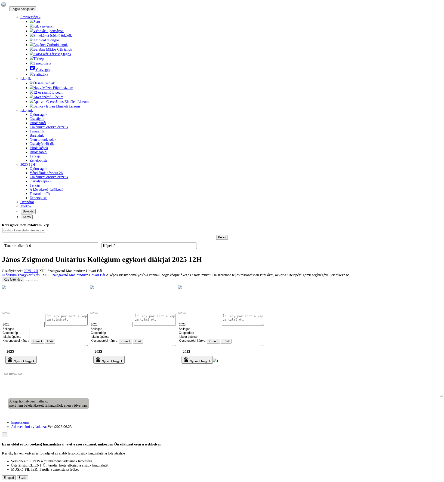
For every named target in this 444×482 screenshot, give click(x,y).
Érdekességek (30, 17)
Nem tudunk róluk (43, 139)
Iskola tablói (38, 152)
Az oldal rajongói (46, 40)
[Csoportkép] (16, 333)
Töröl (50, 341)
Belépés (28, 211)
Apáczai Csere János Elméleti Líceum (61, 102)
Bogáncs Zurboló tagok (50, 45)
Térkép (38, 59)
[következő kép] (441, 395)
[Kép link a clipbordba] (20, 374)
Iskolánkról (38, 123)
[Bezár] (6, 374)
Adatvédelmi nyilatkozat (29, 427)
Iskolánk (26, 110)
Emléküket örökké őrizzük (52, 35)
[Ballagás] (16, 329)
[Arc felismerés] (10, 374)
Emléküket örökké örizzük (49, 177)
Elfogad (9, 477)
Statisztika (40, 74)
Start (36, 22)
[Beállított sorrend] (27, 280)
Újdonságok (38, 115)
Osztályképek (41, 181)
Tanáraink (37, 131)
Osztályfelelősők (42, 144)
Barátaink (37, 135)
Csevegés (40, 70)
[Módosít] (8, 312)
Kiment (37, 341)
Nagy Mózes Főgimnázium (53, 88)
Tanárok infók (40, 194)
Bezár (22, 477)
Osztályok (37, 119)
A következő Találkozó (46, 189)
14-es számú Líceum (48, 97)
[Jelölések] (15, 374)
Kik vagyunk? (43, 26)
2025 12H (27, 164)
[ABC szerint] (31, 280)
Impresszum (20, 422)
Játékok (25, 206)
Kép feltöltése (13, 279)
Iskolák (25, 78)
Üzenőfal (27, 202)
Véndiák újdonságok (48, 31)
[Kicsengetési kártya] (16, 341)
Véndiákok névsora (46, 173)
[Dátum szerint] (36, 280)
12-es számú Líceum (48, 92)
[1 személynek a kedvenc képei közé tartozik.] (214, 361)
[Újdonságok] (3, 4)
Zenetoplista (42, 63)
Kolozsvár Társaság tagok (52, 54)
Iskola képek (39, 148)
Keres (27, 217)
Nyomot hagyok (21, 360)
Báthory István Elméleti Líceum (56, 106)
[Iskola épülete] (16, 337)
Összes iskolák (44, 83)
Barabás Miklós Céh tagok (52, 49)
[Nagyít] (4, 312)
